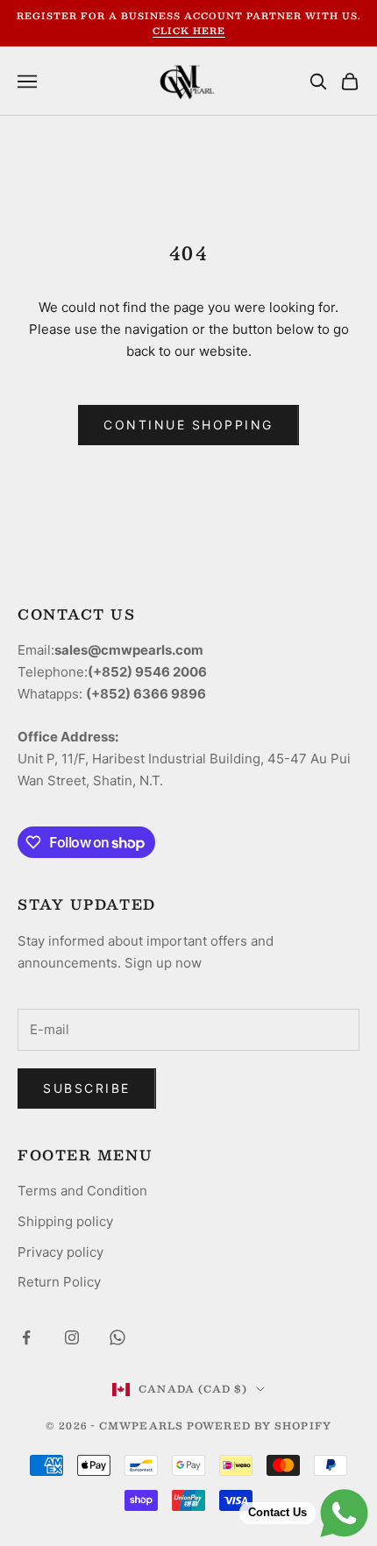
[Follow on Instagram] (72, 1337)
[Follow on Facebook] (26, 1337)
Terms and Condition (82, 1190)
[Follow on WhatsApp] (117, 1337)
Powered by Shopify (259, 1425)
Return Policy (59, 1281)
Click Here (189, 30)
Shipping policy (65, 1221)
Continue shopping (188, 424)
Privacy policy (60, 1252)
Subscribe (87, 1088)
